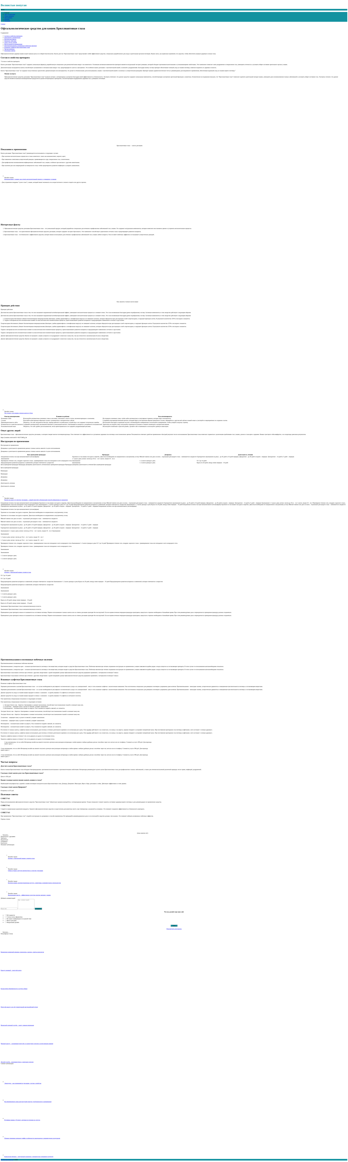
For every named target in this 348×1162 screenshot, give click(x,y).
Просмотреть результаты (174, 929)
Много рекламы (11, 920)
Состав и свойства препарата (13, 36)
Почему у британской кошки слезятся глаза (17, 572)
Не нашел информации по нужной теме (19, 919)
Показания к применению (12, 37)
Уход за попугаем (9, 14)
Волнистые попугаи (7, 1159)
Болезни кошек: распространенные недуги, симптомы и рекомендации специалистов (34, 883)
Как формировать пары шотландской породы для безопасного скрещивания (27, 1101)
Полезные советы (9, 50)
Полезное (7, 21)
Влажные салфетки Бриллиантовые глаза (17, 47)
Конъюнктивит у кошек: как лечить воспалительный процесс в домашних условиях (30, 179)
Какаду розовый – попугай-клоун (11, 970)
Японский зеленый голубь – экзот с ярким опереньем (17, 1025)
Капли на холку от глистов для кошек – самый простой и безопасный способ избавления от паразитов (36, 500)
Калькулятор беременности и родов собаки (14, 988)
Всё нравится (11, 915)
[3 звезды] (68, 827)
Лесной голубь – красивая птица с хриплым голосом (17, 1062)
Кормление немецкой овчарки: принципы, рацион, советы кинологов (22, 952)
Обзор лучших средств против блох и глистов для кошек (25, 870)
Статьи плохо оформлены (14, 917)
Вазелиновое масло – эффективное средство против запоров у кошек (29, 895)
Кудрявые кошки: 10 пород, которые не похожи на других (22, 1120)
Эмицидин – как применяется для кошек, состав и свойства (22, 1083)
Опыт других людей (10, 42)
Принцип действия (10, 41)
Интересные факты (10, 39)
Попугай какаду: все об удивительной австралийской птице (19, 1007)
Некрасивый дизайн (13, 922)
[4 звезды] (95, 827)
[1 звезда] (14, 827)
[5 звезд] (123, 827)
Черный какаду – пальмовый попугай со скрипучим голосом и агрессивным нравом (27, 1043)
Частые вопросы (9, 49)
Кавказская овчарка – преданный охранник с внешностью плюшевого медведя (28, 1156)
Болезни (6, 19)
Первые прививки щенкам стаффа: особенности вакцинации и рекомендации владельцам (32, 1138)
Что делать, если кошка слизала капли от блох (18, 413)
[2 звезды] (41, 827)
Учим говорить (9, 16)
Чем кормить (8, 17)
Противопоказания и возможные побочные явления (20, 46)
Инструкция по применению (13, 44)
